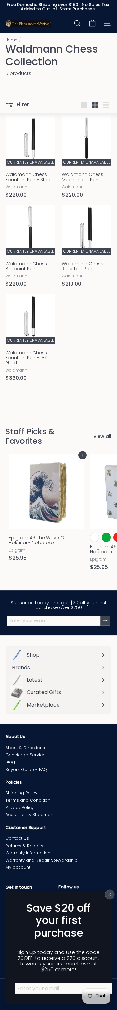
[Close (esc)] (110, 894)
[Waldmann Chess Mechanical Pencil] (86, 159)
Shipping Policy (21, 793)
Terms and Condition (28, 800)
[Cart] (92, 23)
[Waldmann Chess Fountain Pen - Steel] (30, 159)
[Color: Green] (106, 537)
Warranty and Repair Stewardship (42, 860)
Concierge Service (26, 755)
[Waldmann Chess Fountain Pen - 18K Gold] (30, 339)
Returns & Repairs (24, 846)
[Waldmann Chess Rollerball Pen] (86, 248)
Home (11, 40)
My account (18, 867)
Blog (10, 762)
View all (102, 436)
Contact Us (17, 838)
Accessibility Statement (30, 815)
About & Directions (25, 748)
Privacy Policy (20, 807)
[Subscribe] (105, 621)
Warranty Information (28, 853)
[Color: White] (94, 537)
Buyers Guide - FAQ (26, 769)
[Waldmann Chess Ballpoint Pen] (30, 248)
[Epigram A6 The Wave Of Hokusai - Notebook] (46, 509)
